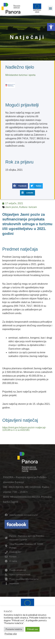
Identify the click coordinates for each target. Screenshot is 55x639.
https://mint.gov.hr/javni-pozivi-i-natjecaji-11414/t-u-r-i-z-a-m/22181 (24, 428)
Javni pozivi (11, 207)
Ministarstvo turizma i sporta (20, 75)
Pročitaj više (11, 634)
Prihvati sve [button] (32, 629)
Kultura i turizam (28, 207)
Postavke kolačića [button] (14, 629)
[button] (51, 27)
